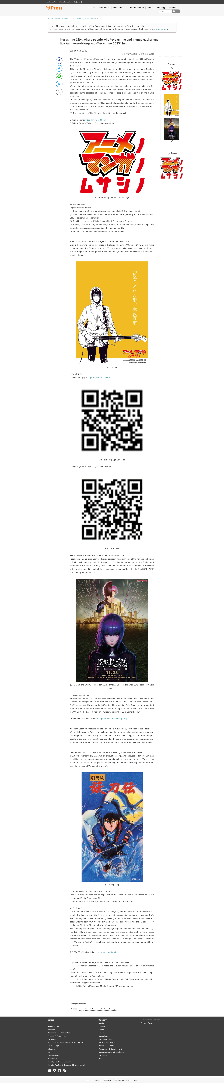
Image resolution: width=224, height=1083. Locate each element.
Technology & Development (110, 1048)
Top (51, 18)
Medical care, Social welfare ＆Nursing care (66, 1042)
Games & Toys (54, 1026)
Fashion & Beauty (137, 8)
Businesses (173, 8)
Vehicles (51, 1029)
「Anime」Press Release (86, 18)
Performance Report (107, 1042)
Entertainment (104, 8)
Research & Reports (107, 1045)
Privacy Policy (147, 1022)
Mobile (149, 8)
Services (102, 1026)
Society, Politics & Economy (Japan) (63, 1061)
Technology (160, 8)
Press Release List (64, 18)
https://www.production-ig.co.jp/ (113, 718)
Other (101, 1058)
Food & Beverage (119, 8)
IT (49, 1023)
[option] (171, 81)
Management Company (150, 1019)
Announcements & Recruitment (112, 1052)
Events (83, 1003)
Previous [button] (171, 68)
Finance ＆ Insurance (57, 1036)
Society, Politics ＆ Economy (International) (66, 1064)
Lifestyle (91, 8)
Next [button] (171, 140)
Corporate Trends (106, 1039)
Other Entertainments (94, 1009)
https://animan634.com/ (96, 120)
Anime (81, 1009)
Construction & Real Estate (59, 1032)
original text (161, 28)
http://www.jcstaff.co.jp (106, 952)
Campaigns (103, 1036)
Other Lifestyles (111, 1009)
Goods (101, 1023)
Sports (50, 1052)
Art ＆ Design (53, 1045)
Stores (101, 1029)
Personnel (103, 1055)
